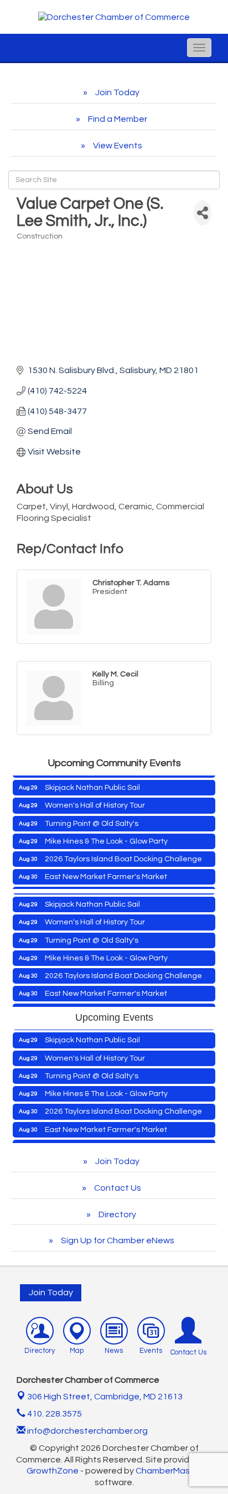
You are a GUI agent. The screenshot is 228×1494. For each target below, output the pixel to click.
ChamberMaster (169, 1470)
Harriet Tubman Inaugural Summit (105, 1142)
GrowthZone (53, 1470)
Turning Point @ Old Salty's (91, 819)
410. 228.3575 (53, 1413)
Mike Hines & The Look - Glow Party (106, 837)
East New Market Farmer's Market (106, 872)
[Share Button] (202, 212)
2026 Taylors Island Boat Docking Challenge (123, 855)
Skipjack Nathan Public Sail (92, 783)
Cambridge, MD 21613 (105, 1396)
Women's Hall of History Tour (95, 801)
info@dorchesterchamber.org (86, 1430)
